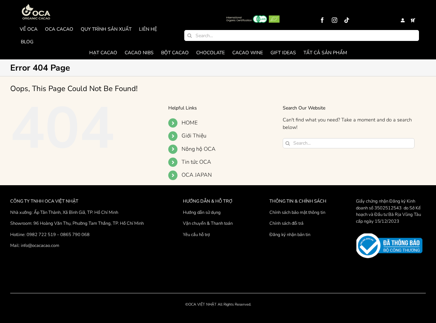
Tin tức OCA (196, 162)
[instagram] (334, 20)
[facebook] (322, 20)
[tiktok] (346, 20)
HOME (190, 123)
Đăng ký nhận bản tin (289, 235)
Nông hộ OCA (199, 149)
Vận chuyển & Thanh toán (208, 223)
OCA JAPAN (197, 175)
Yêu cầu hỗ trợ (196, 235)
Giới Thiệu (194, 136)
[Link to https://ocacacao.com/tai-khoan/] (403, 21)
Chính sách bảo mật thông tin (297, 212)
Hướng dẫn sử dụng (202, 212)
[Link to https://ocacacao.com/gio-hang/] (413, 21)
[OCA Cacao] (36, 4)
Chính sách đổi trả (286, 223)
